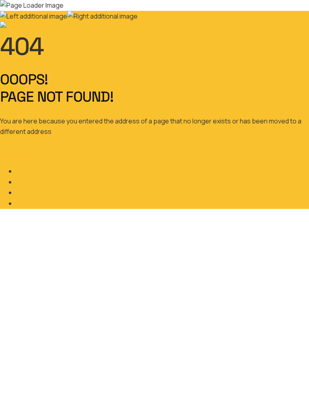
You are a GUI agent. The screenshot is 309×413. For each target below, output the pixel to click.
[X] (18, 182)
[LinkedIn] (18, 192)
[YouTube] (18, 203)
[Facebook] (18, 171)
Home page (15, 153)
